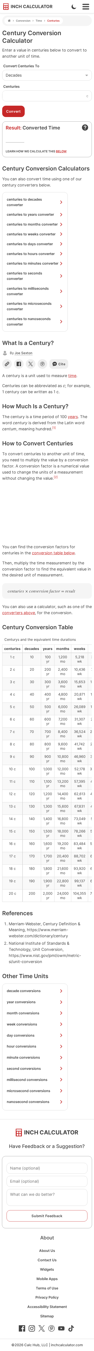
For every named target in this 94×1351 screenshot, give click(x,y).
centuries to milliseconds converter (28, 291)
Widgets (47, 1269)
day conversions (21, 1035)
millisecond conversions (27, 1079)
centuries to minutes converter (32, 263)
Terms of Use (47, 1288)
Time (39, 20)
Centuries (11, 86)
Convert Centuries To (21, 66)
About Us (47, 1250)
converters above (18, 612)
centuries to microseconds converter (29, 306)
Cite (62, 364)
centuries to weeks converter (31, 234)
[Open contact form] (85, 127)
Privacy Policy (47, 1297)
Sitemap (47, 1316)
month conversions (23, 1013)
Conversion (23, 20)
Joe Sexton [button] (23, 353)
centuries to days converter (30, 244)
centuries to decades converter (24, 202)
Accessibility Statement (47, 1306)
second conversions (24, 1068)
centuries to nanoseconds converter (29, 321)
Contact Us (47, 1260)
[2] (56, 477)
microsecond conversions (28, 1091)
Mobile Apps (47, 1279)
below (61, 151)
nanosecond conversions (28, 1101)
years (73, 416)
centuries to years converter (30, 214)
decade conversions (24, 991)
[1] (54, 427)
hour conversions (21, 1046)
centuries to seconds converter (24, 276)
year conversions (21, 1002)
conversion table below (53, 553)
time (72, 375)
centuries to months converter (32, 224)
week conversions (22, 1024)
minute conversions (23, 1057)
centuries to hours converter (31, 254)
